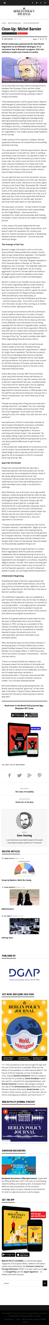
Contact (17, 1319)
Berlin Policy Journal (14, 23)
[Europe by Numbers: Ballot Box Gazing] (24, 868)
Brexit (7, 765)
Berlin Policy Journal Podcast (9, 1143)
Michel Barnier (20, 765)
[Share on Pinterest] (46, 39)
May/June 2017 (22, 33)
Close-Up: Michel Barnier (31, 23)
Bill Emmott (8, 916)
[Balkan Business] (24, 897)
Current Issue (9, 1319)
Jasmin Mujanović (9, 887)
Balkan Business (8, 909)
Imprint (25, 1322)
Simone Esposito (9, 858)
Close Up (12, 765)
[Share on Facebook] (38, 39)
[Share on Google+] (44, 39)
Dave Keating (24, 835)
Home (4, 23)
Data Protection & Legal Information (34, 1319)
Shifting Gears (7, 937)
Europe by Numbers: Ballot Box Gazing (16, 880)
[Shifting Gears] (24, 926)
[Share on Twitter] (41, 39)
